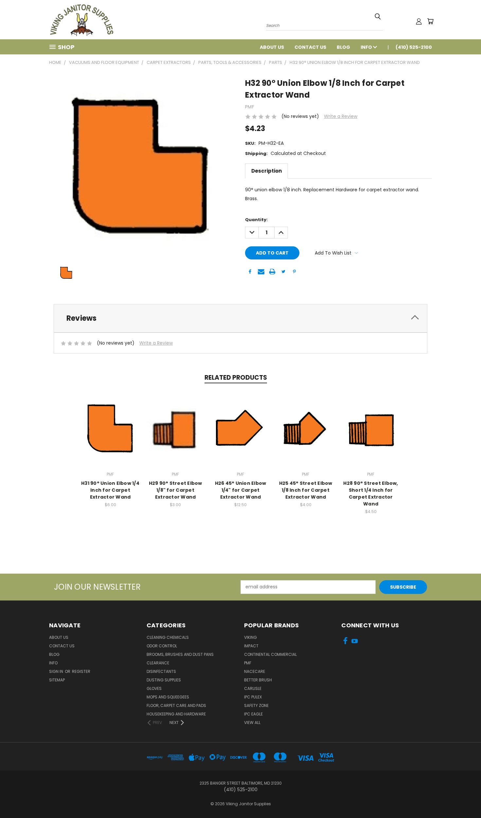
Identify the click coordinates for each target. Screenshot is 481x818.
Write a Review (340, 116)
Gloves (154, 688)
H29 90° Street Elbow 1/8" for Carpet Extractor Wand (175, 490)
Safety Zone (256, 705)
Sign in (56, 671)
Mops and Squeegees (168, 697)
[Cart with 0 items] (430, 21)
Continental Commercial (270, 654)
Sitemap (57, 680)
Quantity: (256, 220)
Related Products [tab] (236, 377)
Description (266, 170)
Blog (343, 47)
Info (367, 47)
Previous (464, 797)
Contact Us (310, 47)
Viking (250, 637)
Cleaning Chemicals (168, 637)
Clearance (158, 663)
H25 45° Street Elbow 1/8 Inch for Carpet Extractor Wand (305, 490)
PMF (247, 663)
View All (252, 722)
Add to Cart (110, 427)
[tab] (240, 318)
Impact (251, 646)
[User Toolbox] (419, 21)
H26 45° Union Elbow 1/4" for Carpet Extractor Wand (240, 490)
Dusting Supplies (164, 680)
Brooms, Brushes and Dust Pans (180, 654)
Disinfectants (161, 671)
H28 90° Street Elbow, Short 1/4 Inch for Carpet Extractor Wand (370, 493)
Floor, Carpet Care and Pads (176, 705)
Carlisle (252, 688)
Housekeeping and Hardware (176, 714)
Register (81, 671)
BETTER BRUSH (258, 680)
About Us (272, 47)
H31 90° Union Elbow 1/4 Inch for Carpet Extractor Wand (110, 490)
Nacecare (254, 671)
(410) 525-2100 (414, 47)
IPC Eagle (253, 714)
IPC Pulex (253, 697)
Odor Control (162, 646)
